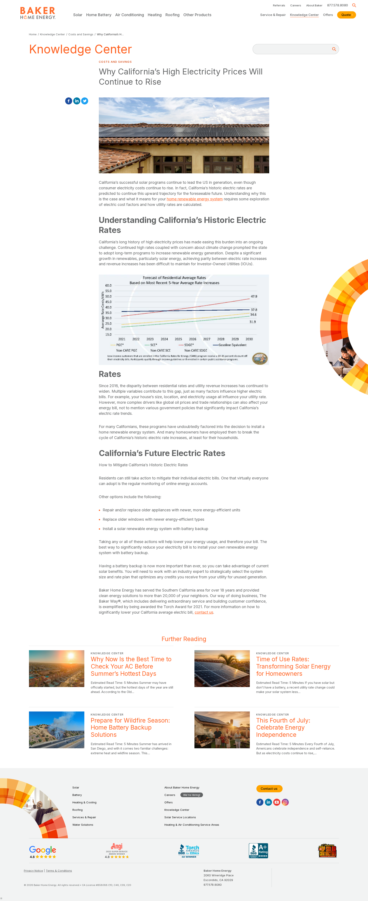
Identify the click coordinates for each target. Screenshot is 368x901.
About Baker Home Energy (181, 787)
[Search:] (293, 49)
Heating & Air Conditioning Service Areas (191, 824)
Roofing (77, 809)
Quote (346, 15)
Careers (295, 5)
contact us (204, 612)
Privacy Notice (33, 870)
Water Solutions (82, 824)
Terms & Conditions (59, 870)
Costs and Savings (80, 34)
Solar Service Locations (180, 817)
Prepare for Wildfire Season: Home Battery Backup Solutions (101, 733)
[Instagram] (285, 802)
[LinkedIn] (76, 100)
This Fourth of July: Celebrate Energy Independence (266, 733)
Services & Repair (84, 817)
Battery (77, 795)
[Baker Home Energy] (38, 13)
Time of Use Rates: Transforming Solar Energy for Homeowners (266, 672)
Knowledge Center (304, 15)
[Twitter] (84, 100)
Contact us (269, 789)
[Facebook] (68, 100)
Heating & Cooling (84, 802)
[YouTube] (276, 802)
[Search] (354, 5)
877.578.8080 (337, 5)
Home (33, 34)
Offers (328, 15)
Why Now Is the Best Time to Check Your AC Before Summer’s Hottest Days (101, 672)
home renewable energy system (195, 199)
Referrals (279, 5)
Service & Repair (273, 15)
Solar (75, 787)
